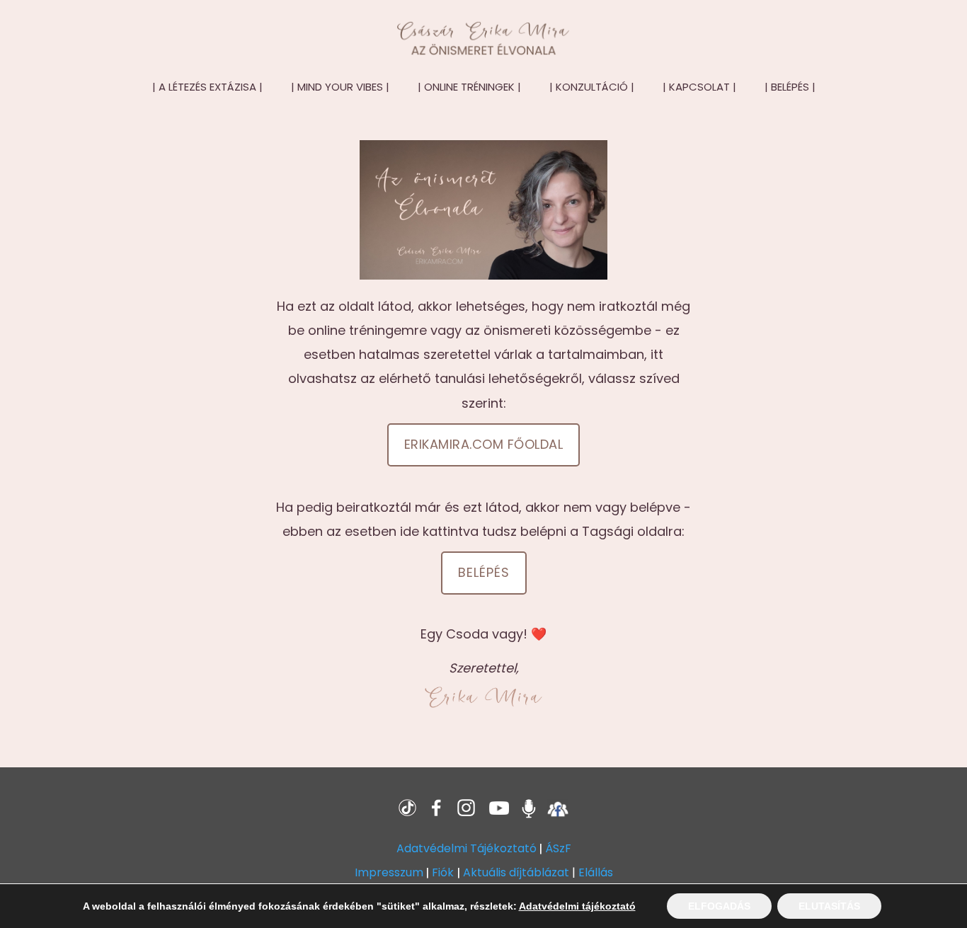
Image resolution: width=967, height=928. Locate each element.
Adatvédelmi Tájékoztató (466, 848)
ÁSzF (558, 848)
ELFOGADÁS (719, 906)
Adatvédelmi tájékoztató (577, 906)
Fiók (443, 872)
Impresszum (389, 872)
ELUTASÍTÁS (829, 906)
